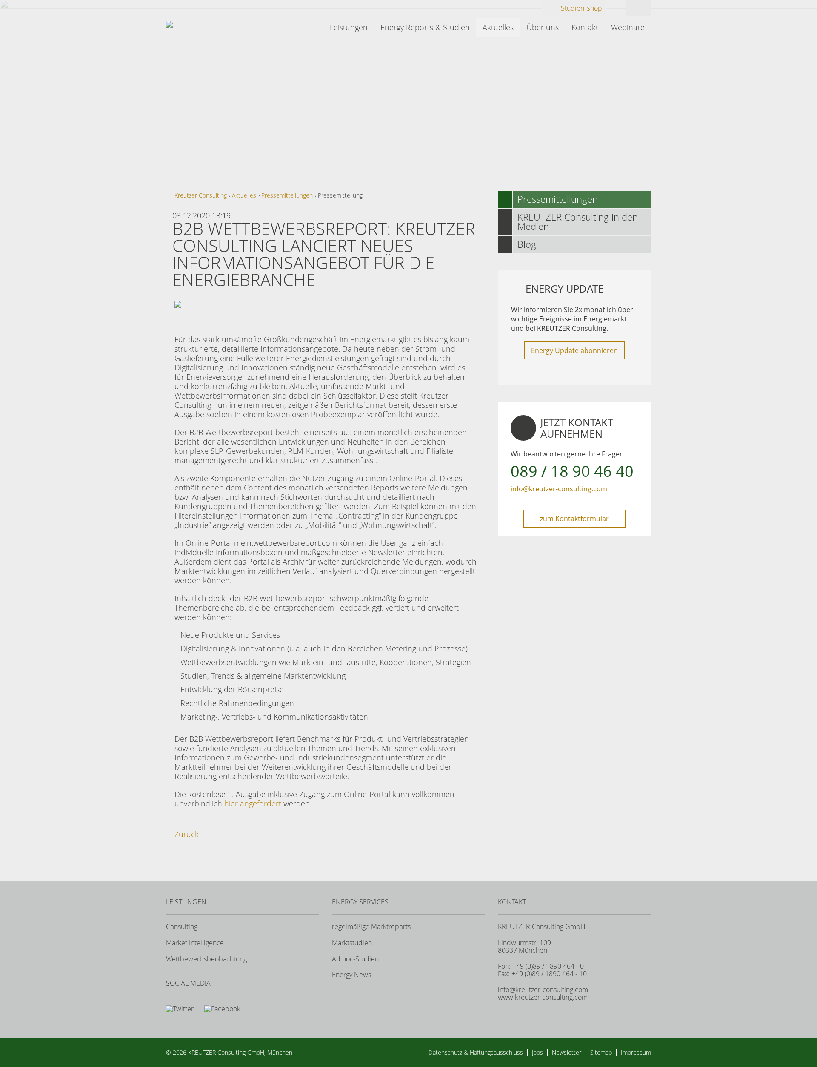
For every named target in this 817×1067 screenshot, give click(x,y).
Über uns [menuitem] (542, 27)
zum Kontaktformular (574, 518)
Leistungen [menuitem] (349, 27)
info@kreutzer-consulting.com (559, 488)
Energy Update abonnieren (574, 350)
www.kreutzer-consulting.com (543, 997)
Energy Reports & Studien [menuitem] (425, 27)
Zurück (186, 834)
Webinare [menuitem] (628, 27)
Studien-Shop (581, 8)
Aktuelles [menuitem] (498, 27)
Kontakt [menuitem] (584, 27)
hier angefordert (252, 803)
